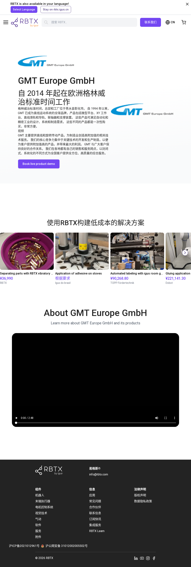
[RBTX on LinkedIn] (136, 558)
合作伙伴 (95, 507)
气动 (38, 519)
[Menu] (6, 22)
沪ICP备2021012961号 (24, 546)
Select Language (24, 9)
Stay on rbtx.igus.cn (56, 9)
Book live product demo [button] (39, 164)
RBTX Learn (96, 531)
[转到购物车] (183, 22)
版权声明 (140, 495)
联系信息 (95, 513)
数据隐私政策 (143, 501)
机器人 (39, 495)
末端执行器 (42, 501)
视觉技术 (41, 513)
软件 (38, 525)
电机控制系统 (44, 507)
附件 (38, 537)
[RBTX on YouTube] (142, 558)
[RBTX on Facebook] (154, 558)
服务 (38, 531)
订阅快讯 (95, 519)
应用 (92, 495)
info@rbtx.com (98, 474)
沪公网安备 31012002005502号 (67, 546)
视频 (21, 131)
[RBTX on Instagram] (148, 558)
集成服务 (95, 525)
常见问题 (95, 501)
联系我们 (150, 22)
